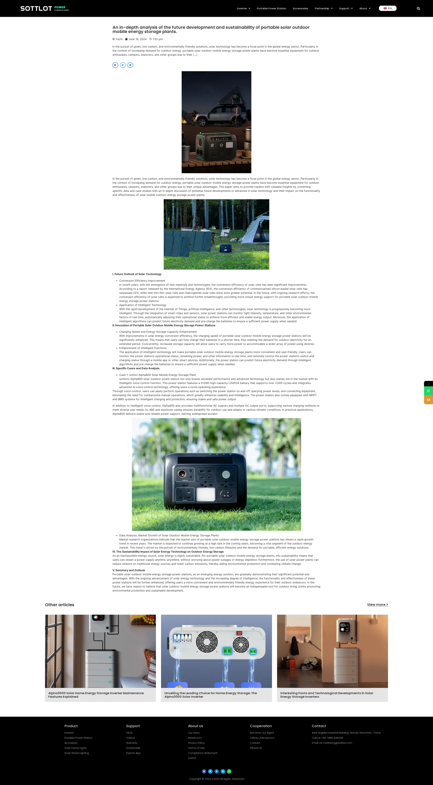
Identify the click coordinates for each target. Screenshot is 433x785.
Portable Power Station (271, 8)
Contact (255, 743)
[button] (418, 8)
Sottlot (192, 758)
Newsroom (195, 738)
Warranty (131, 743)
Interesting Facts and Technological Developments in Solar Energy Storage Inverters (326, 695)
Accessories (300, 8)
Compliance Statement (203, 753)
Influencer (256, 748)
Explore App (133, 753)
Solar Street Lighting (76, 753)
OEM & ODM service (262, 738)
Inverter (242, 8)
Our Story (194, 732)
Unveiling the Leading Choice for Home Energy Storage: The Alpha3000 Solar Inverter (210, 695)
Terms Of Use (196, 748)
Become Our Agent (262, 732)
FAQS (129, 732)
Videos (130, 738)
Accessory (71, 743)
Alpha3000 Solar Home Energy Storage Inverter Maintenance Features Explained (96, 695)
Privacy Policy (196, 743)
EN (389, 8)
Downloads (133, 748)
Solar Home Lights (75, 748)
